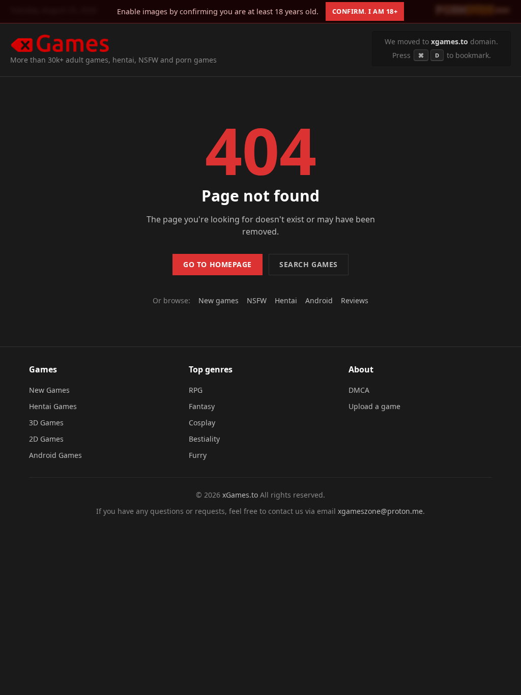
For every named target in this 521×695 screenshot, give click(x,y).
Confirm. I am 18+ (365, 11)
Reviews (354, 300)
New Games (49, 390)
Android (319, 300)
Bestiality (204, 439)
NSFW (257, 300)
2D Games (46, 439)
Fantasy (202, 406)
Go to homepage (217, 264)
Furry (198, 455)
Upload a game (374, 406)
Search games (308, 264)
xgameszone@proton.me (380, 511)
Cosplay (202, 422)
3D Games (46, 422)
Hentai (286, 300)
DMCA (359, 390)
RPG (195, 390)
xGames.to (240, 495)
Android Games (55, 455)
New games (218, 300)
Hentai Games (53, 406)
